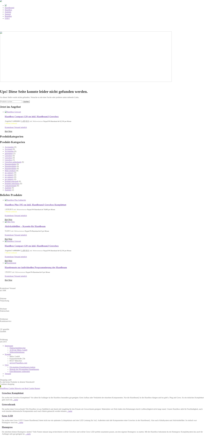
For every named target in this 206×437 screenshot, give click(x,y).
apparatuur (9, 153)
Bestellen (8, 16)
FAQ (7, 365)
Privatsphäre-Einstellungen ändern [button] (22, 367)
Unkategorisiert (10, 186)
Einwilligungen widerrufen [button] (20, 371)
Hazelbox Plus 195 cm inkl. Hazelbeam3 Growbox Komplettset (35, 204)
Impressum (9, 346)
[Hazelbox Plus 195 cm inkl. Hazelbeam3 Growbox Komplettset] (15, 200)
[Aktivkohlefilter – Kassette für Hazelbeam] (10, 222)
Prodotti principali (11, 181)
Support (8, 14)
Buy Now (8, 131)
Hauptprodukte (10, 164)
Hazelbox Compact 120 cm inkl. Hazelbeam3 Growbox (32, 116)
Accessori (8, 149)
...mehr (15, 400)
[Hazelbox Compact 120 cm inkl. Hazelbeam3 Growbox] (13, 112)
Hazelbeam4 (9, 8)
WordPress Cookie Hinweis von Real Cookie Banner (20, 388)
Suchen (26, 102)
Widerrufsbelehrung (17, 352)
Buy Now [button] (8, 239)
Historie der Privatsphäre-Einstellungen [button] (24, 369)
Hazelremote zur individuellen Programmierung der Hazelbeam (36, 267)
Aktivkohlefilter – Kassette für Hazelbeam (25, 226)
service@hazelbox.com (18, 363)
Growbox (8, 156)
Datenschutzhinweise (18, 348)
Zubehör (8, 12)
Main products (10, 171)
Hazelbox (8, 10)
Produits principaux (12, 184)
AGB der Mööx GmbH (18, 350)
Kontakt (8, 354)
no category (9, 173)
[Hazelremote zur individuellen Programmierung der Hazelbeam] (10, 263)
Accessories (9, 151)
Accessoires (9, 147)
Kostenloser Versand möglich (16, 127)
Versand (8, 374)
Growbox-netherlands (13, 162)
